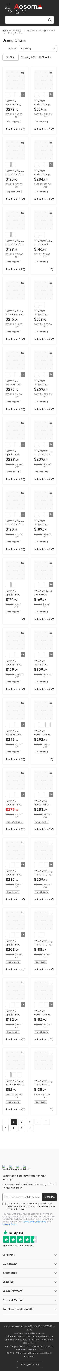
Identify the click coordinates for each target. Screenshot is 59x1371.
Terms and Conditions (34, 1221)
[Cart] (24, 12)
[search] (50, 20)
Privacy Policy (9, 1224)
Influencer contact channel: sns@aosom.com (29, 1336)
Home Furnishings (11, 30)
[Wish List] (10, 12)
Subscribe (49, 1196)
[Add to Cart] (23, 129)
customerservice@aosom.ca (29, 1333)
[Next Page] (30, 1128)
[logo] (27, 6)
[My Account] (17, 12)
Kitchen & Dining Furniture (41, 30)
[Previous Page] (5, 1122)
